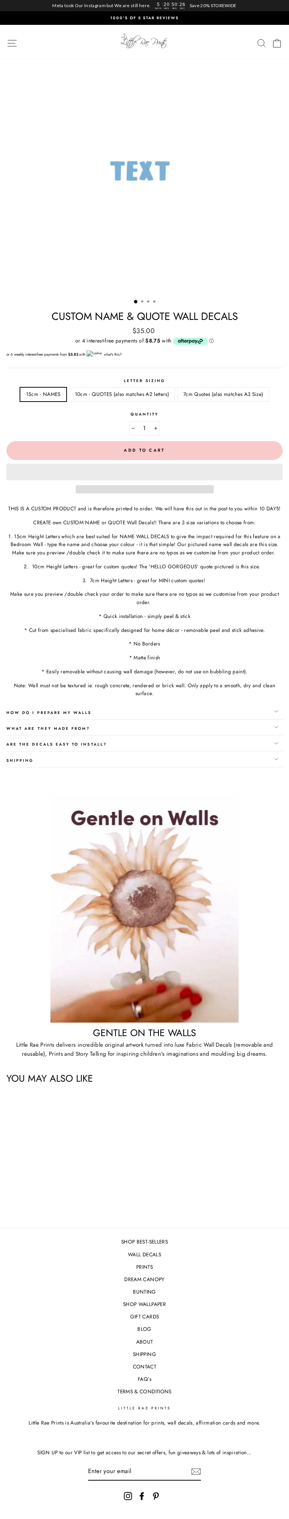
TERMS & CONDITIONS (144, 1391)
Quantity (144, 414)
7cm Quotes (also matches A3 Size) (223, 394)
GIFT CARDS (144, 1316)
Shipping (19, 760)
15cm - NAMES (43, 394)
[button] (144, 472)
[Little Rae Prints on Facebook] (142, 1496)
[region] (144, 5)
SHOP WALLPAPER (144, 1304)
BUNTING (144, 1291)
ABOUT (144, 1341)
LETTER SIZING (144, 381)
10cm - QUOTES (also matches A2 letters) (122, 394)
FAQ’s (144, 1379)
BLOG (144, 1329)
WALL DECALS (144, 1254)
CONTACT (144, 1366)
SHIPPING (144, 1354)
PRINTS (144, 1267)
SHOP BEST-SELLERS (144, 1241)
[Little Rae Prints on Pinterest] (156, 1496)
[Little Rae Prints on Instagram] (128, 1496)
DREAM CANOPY (144, 1279)
